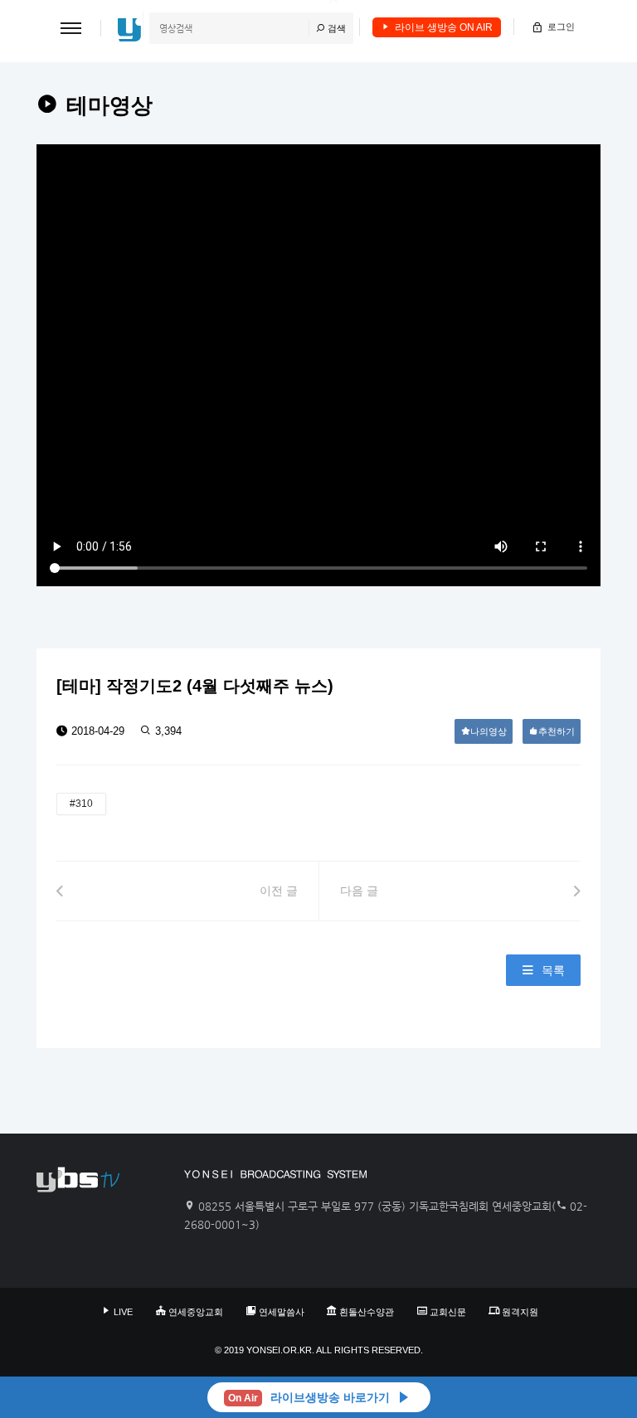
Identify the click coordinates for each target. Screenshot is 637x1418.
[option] (318, 365)
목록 (553, 970)
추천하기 (556, 731)
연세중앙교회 (195, 1312)
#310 (81, 803)
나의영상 (488, 731)
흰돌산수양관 (366, 1312)
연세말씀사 (281, 1312)
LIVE (123, 1312)
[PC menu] (71, 28)
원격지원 (520, 1312)
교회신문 (448, 1312)
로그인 (561, 27)
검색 (335, 28)
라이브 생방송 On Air (444, 27)
